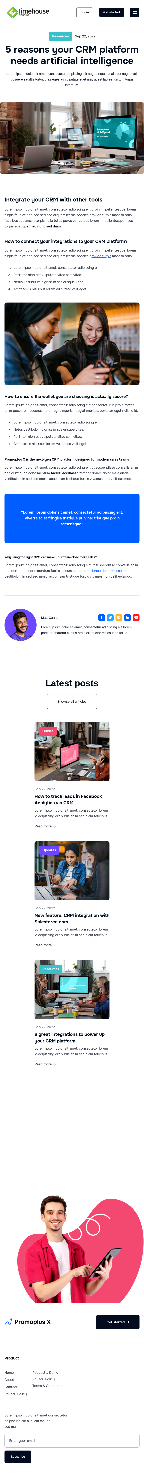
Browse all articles (72, 701)
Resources (60, 36)
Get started (111, 12)
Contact (10, 1387)
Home (9, 1373)
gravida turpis (100, 256)
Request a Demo (45, 1373)
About (9, 1380)
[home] (28, 12)
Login (85, 12)
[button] (134, 12)
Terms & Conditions (47, 1386)
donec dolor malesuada (109, 571)
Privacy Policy (15, 1394)
